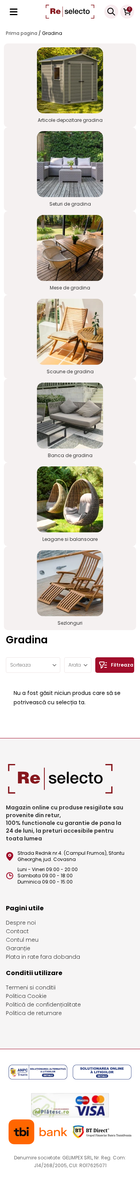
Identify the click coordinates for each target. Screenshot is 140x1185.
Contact (17, 931)
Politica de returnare (34, 1013)
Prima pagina (21, 33)
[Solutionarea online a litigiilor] (102, 1073)
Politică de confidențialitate (43, 1004)
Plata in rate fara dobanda (43, 957)
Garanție (18, 948)
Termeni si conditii (31, 987)
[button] (77, 665)
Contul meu (22, 940)
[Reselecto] (70, 12)
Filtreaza (122, 665)
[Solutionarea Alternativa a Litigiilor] (38, 1073)
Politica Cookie (26, 996)
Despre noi (21, 923)
